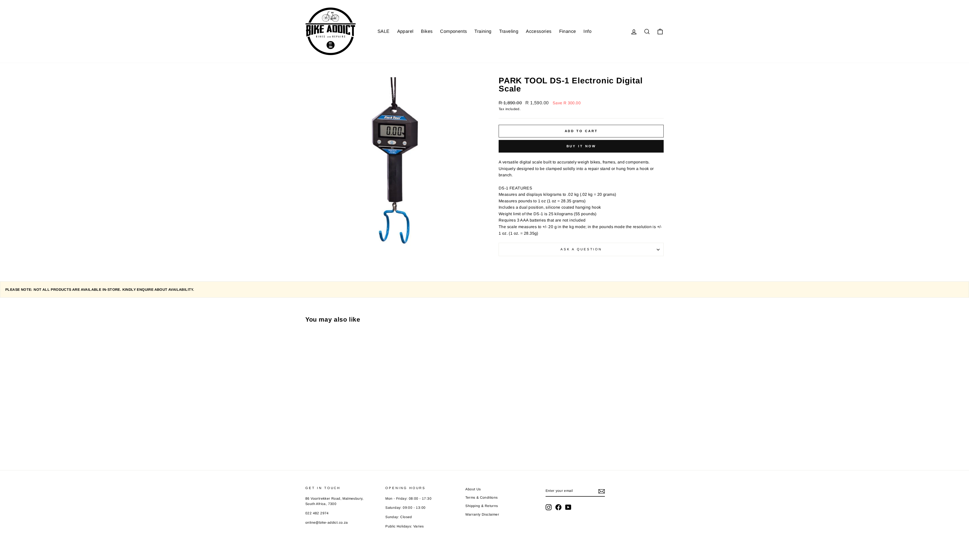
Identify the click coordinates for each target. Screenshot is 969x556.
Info (587, 31)
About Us (473, 489)
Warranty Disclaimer (482, 514)
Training (482, 31)
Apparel (405, 31)
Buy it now (581, 146)
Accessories (538, 31)
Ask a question (581, 249)
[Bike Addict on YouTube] (568, 507)
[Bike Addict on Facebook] (558, 507)
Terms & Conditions (481, 497)
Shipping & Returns (481, 506)
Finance (567, 31)
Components (453, 31)
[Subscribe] (601, 491)
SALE (384, 31)
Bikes (427, 31)
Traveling (509, 31)
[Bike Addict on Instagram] (549, 507)
